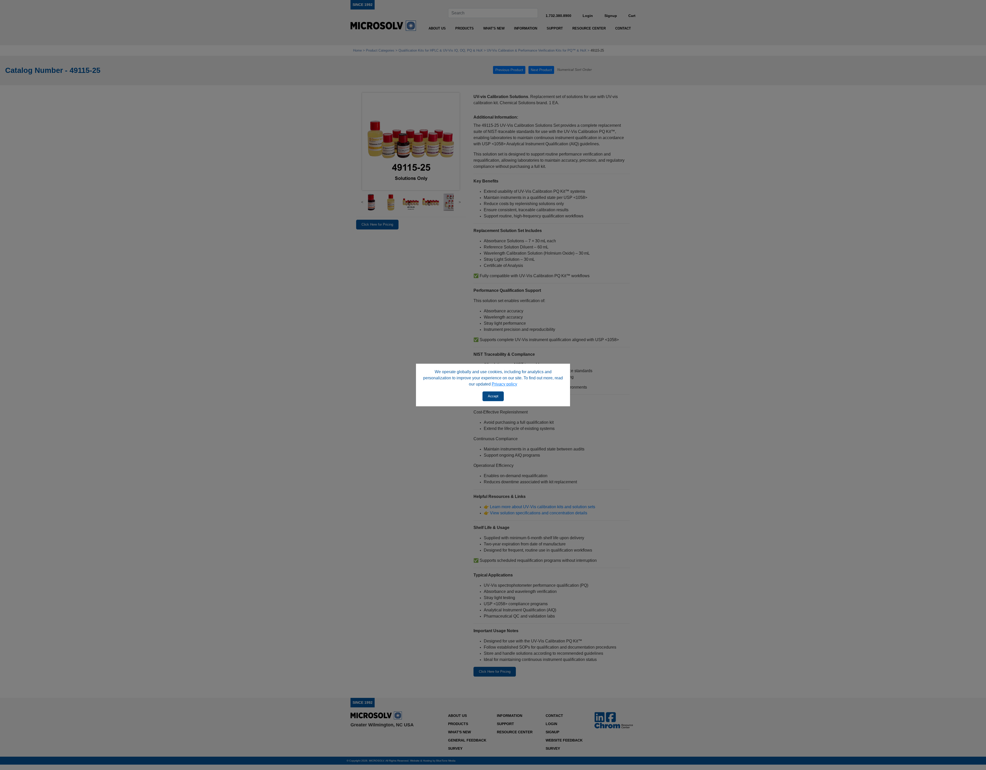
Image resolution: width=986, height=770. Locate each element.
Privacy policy (504, 384)
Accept (493, 396)
